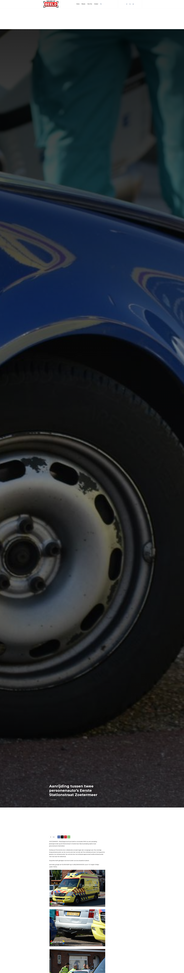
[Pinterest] (65, 836)
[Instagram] (133, 4)
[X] (62, 836)
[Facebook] (126, 4)
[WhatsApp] (68, 836)
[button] (100, 4)
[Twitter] (130, 4)
